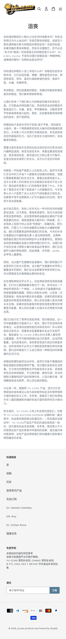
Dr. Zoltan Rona (16, 524)
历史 (9, 482)
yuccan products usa (27, 628)
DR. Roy (11, 516)
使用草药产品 (14, 490)
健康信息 (11, 533)
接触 (9, 473)
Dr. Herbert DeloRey (19, 507)
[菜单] (60, 8)
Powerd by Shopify (48, 628)
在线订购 (11, 499)
